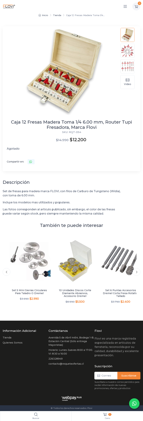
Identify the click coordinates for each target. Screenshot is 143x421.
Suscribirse (128, 375)
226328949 (55, 358)
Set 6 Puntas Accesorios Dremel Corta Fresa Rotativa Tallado (121, 293)
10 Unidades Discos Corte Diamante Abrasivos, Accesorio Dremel (75, 293)
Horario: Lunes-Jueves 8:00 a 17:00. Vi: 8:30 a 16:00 (70, 351)
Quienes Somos (12, 342)
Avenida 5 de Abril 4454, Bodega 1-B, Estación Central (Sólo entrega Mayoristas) (71, 341)
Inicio (45, 15)
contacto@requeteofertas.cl (66, 363)
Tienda (57, 15)
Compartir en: (15, 161)
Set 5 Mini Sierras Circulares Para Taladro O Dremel (29, 292)
